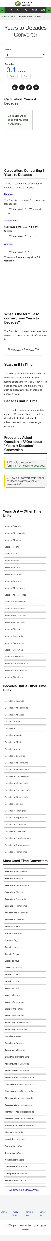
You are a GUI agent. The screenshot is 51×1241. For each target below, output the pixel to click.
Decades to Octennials (15, 824)
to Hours (13, 926)
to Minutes (14, 878)
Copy (26, 76)
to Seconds (16, 912)
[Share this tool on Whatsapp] (15, 87)
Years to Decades (13, 574)
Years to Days (11, 553)
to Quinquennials (16, 1029)
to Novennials (14, 1015)
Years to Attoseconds (15, 622)
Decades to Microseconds (17, 769)
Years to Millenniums (15, 588)
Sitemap (4, 1212)
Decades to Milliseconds (16, 707)
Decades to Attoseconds (16, 797)
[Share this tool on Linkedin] (22, 87)
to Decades (13, 995)
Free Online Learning (27, 3)
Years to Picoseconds (15, 608)
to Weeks (12, 954)
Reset (12, 76)
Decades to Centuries (15, 756)
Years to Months (12, 567)
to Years (13, 981)
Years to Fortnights (14, 636)
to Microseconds (17, 885)
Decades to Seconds (14, 701)
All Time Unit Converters (24, 1189)
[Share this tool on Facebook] (36, 87)
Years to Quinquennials (16, 670)
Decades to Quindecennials (18, 838)
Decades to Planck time (16, 851)
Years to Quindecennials (16, 663)
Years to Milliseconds (15, 533)
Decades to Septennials (16, 817)
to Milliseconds (16, 871)
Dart (34, 10)
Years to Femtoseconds (16, 615)
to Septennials (14, 1002)
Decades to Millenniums (16, 762)
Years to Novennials (14, 656)
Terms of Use (29, 1213)
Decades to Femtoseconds (17, 790)
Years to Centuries (13, 581)
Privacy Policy (15, 1213)
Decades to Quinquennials (17, 845)
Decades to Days (13, 728)
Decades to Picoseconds (16, 783)
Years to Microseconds (15, 594)
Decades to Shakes (14, 804)
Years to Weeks (12, 560)
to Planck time (16, 905)
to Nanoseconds (19, 1077)
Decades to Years (13, 749)
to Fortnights (15, 899)
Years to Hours (12, 546)
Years (8, 49)
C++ (19, 10)
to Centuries (15, 1043)
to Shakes (14, 892)
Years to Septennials (14, 643)
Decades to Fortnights (15, 810)
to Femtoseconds (19, 1105)
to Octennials (14, 1008)
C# (26, 10)
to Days (11, 940)
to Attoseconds (19, 1118)
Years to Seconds (13, 526)
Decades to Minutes (14, 714)
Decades (9, 64)
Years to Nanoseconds (15, 601)
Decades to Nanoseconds (17, 776)
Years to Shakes (12, 629)
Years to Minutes (13, 540)
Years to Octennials (14, 649)
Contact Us (43, 1213)
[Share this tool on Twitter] (29, 87)
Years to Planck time (14, 677)
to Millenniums (17, 1056)
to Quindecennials (16, 1022)
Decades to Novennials (16, 831)
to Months (13, 967)
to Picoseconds (19, 1091)
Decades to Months (14, 742)
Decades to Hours (13, 721)
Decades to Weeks (13, 735)
